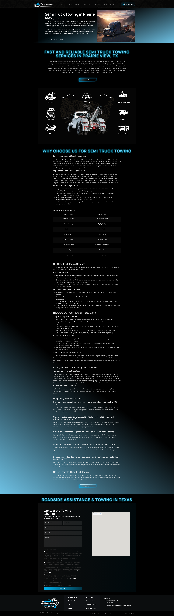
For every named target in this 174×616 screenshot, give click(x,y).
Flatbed (51, 134)
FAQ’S (91, 613)
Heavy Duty (51, 102)
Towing (62, 4)
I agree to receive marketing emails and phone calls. (58, 585)
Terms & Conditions (99, 613)
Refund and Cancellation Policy (120, 613)
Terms (65, 560)
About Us (104, 4)
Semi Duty (51, 119)
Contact (111, 4)
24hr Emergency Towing (123, 102)
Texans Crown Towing (67, 31)
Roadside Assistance (74, 4)
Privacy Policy (58, 560)
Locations (97, 4)
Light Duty (123, 119)
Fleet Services (86, 4)
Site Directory (132, 613)
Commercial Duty (123, 134)
